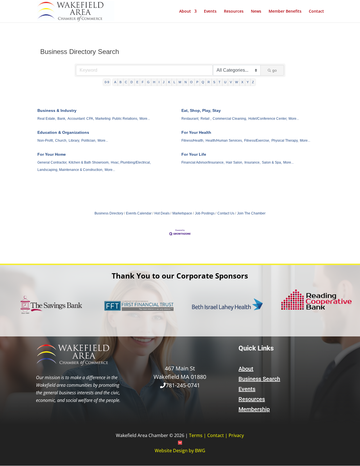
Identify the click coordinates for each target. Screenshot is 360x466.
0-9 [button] (107, 82)
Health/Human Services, (224, 140)
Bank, (61, 119)
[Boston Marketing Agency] (180, 443)
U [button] (225, 82)
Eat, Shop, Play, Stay (201, 110)
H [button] (154, 82)
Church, (61, 140)
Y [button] (248, 82)
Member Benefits (285, 11)
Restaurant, (190, 119)
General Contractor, (52, 162)
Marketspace (182, 213)
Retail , (206, 119)
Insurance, (252, 162)
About (185, 11)
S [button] (214, 82)
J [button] (164, 82)
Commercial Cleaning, (230, 119)
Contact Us (225, 213)
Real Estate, (46, 119)
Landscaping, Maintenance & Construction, (70, 170)
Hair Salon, (234, 162)
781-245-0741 (183, 385)
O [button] (191, 82)
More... (145, 119)
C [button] (126, 82)
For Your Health (196, 132)
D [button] (131, 82)
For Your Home (51, 154)
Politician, (88, 140)
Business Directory (108, 213)
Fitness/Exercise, (257, 140)
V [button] (231, 82)
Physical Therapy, (284, 140)
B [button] (121, 82)
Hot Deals (162, 213)
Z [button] (253, 82)
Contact (316, 11)
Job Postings (205, 213)
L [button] (174, 82)
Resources (234, 11)
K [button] (169, 82)
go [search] (274, 70)
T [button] (219, 82)
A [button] (115, 82)
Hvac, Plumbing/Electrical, (131, 162)
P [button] (197, 82)
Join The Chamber (251, 213)
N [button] (185, 82)
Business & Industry (56, 110)
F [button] (143, 82)
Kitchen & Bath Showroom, (89, 162)
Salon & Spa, (272, 162)
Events (210, 11)
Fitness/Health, (192, 140)
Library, (74, 140)
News (256, 11)
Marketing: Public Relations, (116, 119)
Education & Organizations (63, 132)
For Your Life (193, 154)
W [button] (236, 82)
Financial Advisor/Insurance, (202, 162)
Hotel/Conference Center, (267, 119)
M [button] (180, 82)
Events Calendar (139, 213)
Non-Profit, (45, 140)
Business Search (259, 378)
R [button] (209, 82)
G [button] (148, 82)
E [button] (137, 82)
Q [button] (203, 82)
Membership (254, 409)
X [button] (242, 82)
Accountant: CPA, (81, 119)
